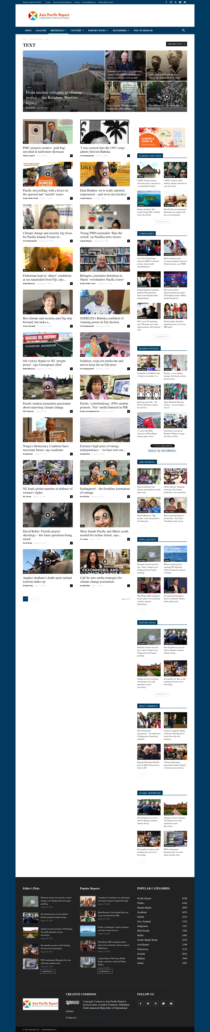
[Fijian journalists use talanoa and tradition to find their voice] (149, 476)
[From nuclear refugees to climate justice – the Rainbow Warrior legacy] (64, 86)
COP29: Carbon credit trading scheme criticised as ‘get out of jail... (175, 183)
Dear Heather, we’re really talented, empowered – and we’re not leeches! (103, 192)
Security (141, 953)
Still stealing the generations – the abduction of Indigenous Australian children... (148, 734)
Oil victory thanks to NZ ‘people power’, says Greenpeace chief (44, 363)
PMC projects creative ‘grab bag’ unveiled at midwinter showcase (44, 150)
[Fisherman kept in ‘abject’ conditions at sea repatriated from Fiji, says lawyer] (48, 259)
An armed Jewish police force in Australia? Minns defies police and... (174, 598)
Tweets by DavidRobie (162, 450)
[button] (183, 30)
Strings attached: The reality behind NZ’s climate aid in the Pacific (148, 212)
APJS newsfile (142, 483)
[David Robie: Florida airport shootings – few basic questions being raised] (48, 515)
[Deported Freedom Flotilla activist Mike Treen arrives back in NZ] (149, 752)
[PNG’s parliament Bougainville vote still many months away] (175, 839)
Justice (140, 962)
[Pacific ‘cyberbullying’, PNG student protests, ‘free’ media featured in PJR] (105, 387)
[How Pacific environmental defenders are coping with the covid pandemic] (175, 199)
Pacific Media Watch (30, 198)
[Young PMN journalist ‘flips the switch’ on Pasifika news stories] (105, 216)
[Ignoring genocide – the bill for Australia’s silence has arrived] (149, 391)
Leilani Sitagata (86, 198)
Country (76, 30)
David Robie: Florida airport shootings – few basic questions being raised (47, 535)
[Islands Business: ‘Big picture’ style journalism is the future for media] (149, 505)
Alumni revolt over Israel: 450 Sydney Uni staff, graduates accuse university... (148, 683)
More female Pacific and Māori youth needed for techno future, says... (104, 533)
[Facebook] (166, 2)
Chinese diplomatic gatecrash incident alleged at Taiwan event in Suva (175, 765)
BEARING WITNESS (149, 348)
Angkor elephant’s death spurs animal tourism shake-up (47, 579)
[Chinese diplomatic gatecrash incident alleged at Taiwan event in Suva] (175, 752)
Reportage (57, 30)
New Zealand (144, 921)
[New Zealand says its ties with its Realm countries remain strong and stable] (175, 637)
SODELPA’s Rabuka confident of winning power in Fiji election (102, 320)
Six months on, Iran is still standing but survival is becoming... (175, 681)
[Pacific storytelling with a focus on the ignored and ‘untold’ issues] (48, 174)
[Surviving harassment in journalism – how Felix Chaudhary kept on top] (175, 505)
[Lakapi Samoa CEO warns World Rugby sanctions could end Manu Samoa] (87, 962)
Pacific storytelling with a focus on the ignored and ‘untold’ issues (45, 192)
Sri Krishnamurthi (87, 155)
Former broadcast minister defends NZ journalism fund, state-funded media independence (148, 293)
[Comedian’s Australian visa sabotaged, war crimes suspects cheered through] (87, 901)
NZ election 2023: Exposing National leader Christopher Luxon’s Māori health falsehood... (175, 293)
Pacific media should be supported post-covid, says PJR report (175, 324)
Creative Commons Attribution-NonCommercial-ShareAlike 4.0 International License (98, 1008)
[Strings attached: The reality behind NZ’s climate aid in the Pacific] (149, 199)
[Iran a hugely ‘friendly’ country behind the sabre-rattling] (125, 96)
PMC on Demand (143, 30)
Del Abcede (27, 496)
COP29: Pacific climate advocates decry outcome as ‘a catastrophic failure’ (148, 183)
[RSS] (175, 2)
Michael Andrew (29, 155)
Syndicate (142, 912)
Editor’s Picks (97, 30)
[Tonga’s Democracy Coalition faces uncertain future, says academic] (48, 429)
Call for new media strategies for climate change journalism (101, 579)
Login (48, 2)
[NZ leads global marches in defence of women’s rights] (48, 472)
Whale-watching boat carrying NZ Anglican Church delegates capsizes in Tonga (175, 568)
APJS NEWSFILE (147, 462)
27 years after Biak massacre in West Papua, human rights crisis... (147, 433)
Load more (161, 221)
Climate (140, 177)
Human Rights (144, 907)
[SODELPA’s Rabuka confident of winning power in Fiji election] (105, 302)
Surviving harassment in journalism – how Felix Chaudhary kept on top (174, 518)
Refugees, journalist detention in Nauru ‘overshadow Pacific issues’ (102, 277)
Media (140, 935)
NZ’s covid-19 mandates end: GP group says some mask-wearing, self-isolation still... (148, 325)
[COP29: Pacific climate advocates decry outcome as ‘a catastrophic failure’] (149, 170)
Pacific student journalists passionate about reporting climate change (47, 405)
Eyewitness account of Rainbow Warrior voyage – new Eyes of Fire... (175, 433)
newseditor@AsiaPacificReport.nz (94, 1017)
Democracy (143, 949)
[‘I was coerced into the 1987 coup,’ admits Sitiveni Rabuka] (105, 131)
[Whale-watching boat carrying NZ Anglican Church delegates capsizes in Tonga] (175, 554)
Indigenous (142, 926)
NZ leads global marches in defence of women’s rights (48, 490)
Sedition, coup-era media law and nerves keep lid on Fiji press (101, 363)
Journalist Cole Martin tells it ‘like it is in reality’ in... (148, 374)
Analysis (41, 30)
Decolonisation (169, 845)
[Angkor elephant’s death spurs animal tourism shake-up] (48, 561)
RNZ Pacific (143, 930)
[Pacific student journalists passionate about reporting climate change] (48, 387)
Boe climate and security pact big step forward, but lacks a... (47, 320)
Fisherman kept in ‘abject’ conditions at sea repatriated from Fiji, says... (47, 277)
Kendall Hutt (28, 454)
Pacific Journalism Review (90, 411)
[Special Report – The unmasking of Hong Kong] (166, 94)
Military (141, 958)
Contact (77, 2)
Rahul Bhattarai (29, 283)
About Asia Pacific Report (62, 2)
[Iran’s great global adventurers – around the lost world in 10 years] (166, 65)
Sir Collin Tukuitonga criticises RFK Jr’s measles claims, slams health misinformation (148, 262)
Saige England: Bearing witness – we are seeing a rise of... (174, 405)
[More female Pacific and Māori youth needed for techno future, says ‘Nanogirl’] (105, 515)
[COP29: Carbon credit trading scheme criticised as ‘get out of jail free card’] (175, 170)
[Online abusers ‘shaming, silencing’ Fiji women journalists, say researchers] (175, 476)
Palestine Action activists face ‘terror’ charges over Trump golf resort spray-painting (147, 568)
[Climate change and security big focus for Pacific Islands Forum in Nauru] (48, 216)
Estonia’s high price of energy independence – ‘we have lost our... (102, 448)
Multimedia (120, 30)
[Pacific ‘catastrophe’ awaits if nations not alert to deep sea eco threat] (87, 931)
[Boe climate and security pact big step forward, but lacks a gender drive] (48, 302)
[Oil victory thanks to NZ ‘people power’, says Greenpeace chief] (48, 344)
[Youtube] (184, 2)
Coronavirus (142, 254)
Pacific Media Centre (106, 2)
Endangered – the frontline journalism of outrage (105, 490)
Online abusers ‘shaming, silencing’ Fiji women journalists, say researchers (175, 489)
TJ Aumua (84, 539)
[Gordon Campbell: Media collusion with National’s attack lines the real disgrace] (175, 720)
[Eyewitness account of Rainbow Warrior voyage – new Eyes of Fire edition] (175, 420)
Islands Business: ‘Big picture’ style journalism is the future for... (148, 518)
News (28, 30)
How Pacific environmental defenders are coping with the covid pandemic (175, 212)
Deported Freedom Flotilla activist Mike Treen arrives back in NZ (148, 765)
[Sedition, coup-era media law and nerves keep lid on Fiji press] (105, 344)
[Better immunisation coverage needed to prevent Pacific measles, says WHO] (175, 248)
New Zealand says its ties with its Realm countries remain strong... (174, 650)
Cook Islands (169, 643)
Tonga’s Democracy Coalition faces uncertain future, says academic (46, 448)
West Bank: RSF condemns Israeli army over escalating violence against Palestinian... (148, 599)
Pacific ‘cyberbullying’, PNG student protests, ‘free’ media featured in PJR (104, 405)
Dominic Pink (28, 585)
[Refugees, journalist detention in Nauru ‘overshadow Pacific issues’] (105, 259)
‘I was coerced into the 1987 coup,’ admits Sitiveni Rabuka (103, 150)
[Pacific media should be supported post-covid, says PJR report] (175, 311)
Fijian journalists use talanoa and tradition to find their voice (148, 489)
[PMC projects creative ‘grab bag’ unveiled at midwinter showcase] (48, 131)
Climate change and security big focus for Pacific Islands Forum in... (47, 235)
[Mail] (171, 2)
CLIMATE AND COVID (150, 155)
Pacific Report (144, 898)
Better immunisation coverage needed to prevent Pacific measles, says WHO (175, 261)
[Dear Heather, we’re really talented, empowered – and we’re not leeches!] (105, 174)
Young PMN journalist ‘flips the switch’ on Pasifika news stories (101, 235)
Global (167, 560)
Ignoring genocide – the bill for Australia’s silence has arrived (147, 405)
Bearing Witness (170, 427)
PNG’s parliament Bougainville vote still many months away (173, 852)
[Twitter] (180, 2)
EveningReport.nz (89, 2)
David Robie (30, 108)
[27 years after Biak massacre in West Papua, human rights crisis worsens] (149, 420)
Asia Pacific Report (114, 1001)
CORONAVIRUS (146, 233)
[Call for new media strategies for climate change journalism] (105, 561)
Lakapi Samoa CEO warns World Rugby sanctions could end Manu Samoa (112, 961)
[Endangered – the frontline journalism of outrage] (105, 472)
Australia (141, 727)
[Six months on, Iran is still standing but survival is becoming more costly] (175, 668)
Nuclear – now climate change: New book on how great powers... (175, 376)
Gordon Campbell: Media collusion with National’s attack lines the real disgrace (174, 734)
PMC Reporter (28, 411)
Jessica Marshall (29, 326)
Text (29, 87)
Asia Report (169, 177)
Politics (140, 902)
